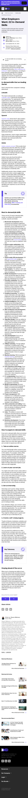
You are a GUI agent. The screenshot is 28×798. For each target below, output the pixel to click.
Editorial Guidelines (15, 48)
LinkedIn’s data (6, 97)
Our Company (5, 773)
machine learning (9, 356)
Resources (4, 769)
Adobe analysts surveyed (8, 146)
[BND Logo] (8, 750)
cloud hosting (17, 239)
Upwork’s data (5, 118)
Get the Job (18, 13)
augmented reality (12, 259)
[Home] (9, 8)
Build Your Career (9, 13)
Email (3, 652)
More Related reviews (18, 668)
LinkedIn (8, 652)
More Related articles (18, 712)
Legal (3, 777)
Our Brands (4, 781)
